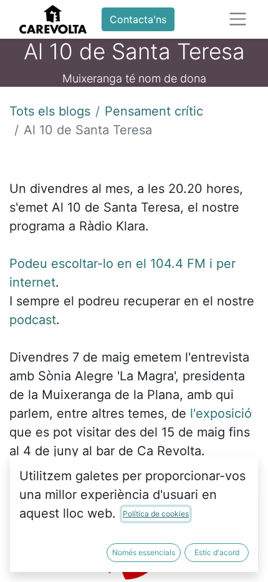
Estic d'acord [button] (216, 552)
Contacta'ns (138, 19)
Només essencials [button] (143, 552)
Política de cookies (156, 513)
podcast (32, 319)
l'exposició (221, 413)
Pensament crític (154, 111)
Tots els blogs (49, 111)
